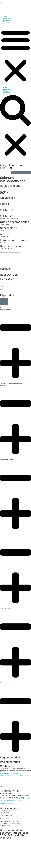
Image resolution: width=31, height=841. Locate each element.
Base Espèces (7, 18)
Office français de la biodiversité (14, 800)
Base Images (6, 21)
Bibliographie (6, 20)
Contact (5, 23)
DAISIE (2, 286)
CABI (1, 290)
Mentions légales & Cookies (7, 803)
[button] (15, 55)
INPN (1, 283)
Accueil (5, 16)
